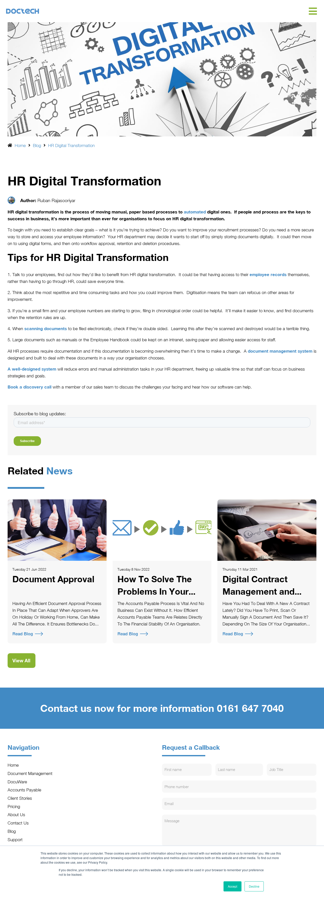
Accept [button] (232, 886)
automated (195, 211)
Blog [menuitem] (12, 831)
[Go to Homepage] (157, 11)
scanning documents (45, 328)
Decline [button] (254, 886)
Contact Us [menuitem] (18, 823)
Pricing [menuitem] (14, 806)
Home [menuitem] (13, 765)
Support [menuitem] (15, 839)
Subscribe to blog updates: (40, 413)
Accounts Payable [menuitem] (24, 789)
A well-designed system (32, 369)
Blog (37, 145)
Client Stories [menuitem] (20, 798)
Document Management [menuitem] (30, 773)
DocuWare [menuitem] (17, 781)
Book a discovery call (29, 387)
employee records (268, 274)
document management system (280, 351)
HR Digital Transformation (71, 145)
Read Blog (22, 633)
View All (21, 660)
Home (20, 145)
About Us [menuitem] (16, 814)
